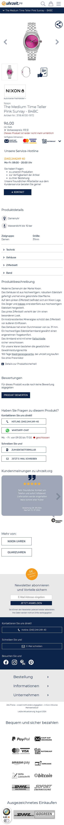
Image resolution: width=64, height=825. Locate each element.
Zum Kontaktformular (23, 450)
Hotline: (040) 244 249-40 (25, 421)
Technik (10, 249)
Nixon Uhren (16, 541)
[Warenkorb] (51, 4)
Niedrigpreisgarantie (23, 354)
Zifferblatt (12, 265)
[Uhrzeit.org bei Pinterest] (31, 662)
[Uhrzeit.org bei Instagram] (14, 662)
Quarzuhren (17, 552)
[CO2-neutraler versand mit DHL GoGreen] (34, 814)
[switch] (6, 820)
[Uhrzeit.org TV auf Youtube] (23, 662)
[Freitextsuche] (43, 4)
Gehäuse (11, 257)
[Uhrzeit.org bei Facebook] (6, 662)
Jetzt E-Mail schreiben (24, 459)
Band (9, 272)
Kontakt (18, 192)
